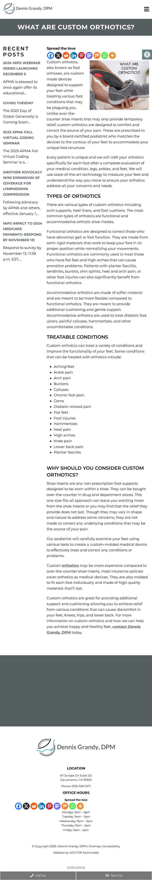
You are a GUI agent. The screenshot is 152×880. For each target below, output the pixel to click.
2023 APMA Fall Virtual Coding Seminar (18, 137)
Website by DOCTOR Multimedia (76, 852)
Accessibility (111, 846)
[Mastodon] (89, 55)
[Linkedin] (73, 55)
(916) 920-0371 (81, 786)
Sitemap (95, 846)
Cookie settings (76, 867)
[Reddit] (66, 55)
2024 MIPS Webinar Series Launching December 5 (21, 68)
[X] (58, 55)
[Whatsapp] (104, 55)
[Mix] (96, 55)
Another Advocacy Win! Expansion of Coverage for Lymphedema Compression (22, 183)
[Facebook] (50, 55)
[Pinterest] (81, 55)
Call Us (40, 875)
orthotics (70, 565)
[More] (112, 55)
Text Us (116, 875)
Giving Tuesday (18, 103)
